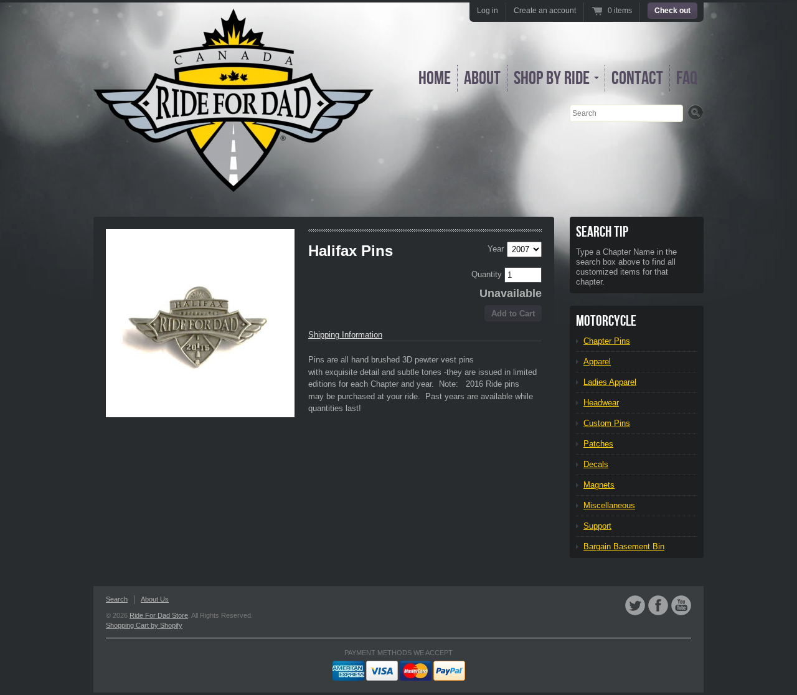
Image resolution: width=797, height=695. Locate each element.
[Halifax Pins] (200, 323)
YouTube (681, 605)
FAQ (686, 78)
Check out (672, 10)
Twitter (635, 605)
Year (496, 248)
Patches (598, 443)
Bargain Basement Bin (623, 546)
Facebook (658, 605)
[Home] (233, 183)
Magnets (599, 484)
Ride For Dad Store (159, 615)
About (482, 78)
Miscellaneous (609, 505)
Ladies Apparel (609, 382)
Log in (487, 10)
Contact (637, 78)
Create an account (545, 10)
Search (117, 599)
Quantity (487, 274)
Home (434, 78)
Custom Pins (606, 423)
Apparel (597, 361)
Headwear (601, 402)
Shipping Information (345, 334)
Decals (595, 464)
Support (597, 526)
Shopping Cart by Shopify (144, 625)
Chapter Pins (606, 341)
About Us (155, 599)
